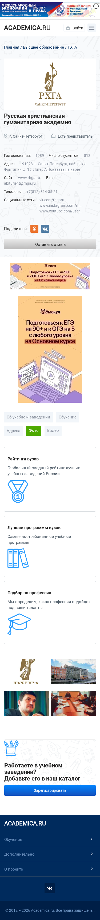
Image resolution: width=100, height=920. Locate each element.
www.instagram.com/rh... (61, 205)
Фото (34, 430)
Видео (53, 430)
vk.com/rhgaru (51, 200)
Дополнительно (19, 854)
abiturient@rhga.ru (20, 183)
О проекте (13, 869)
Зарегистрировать (50, 790)
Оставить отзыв (50, 244)
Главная (11, 47)
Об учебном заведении (28, 417)
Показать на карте (63, 169)
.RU (27, 28)
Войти (78, 28)
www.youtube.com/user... (61, 211)
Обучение (68, 417)
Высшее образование (43, 47)
